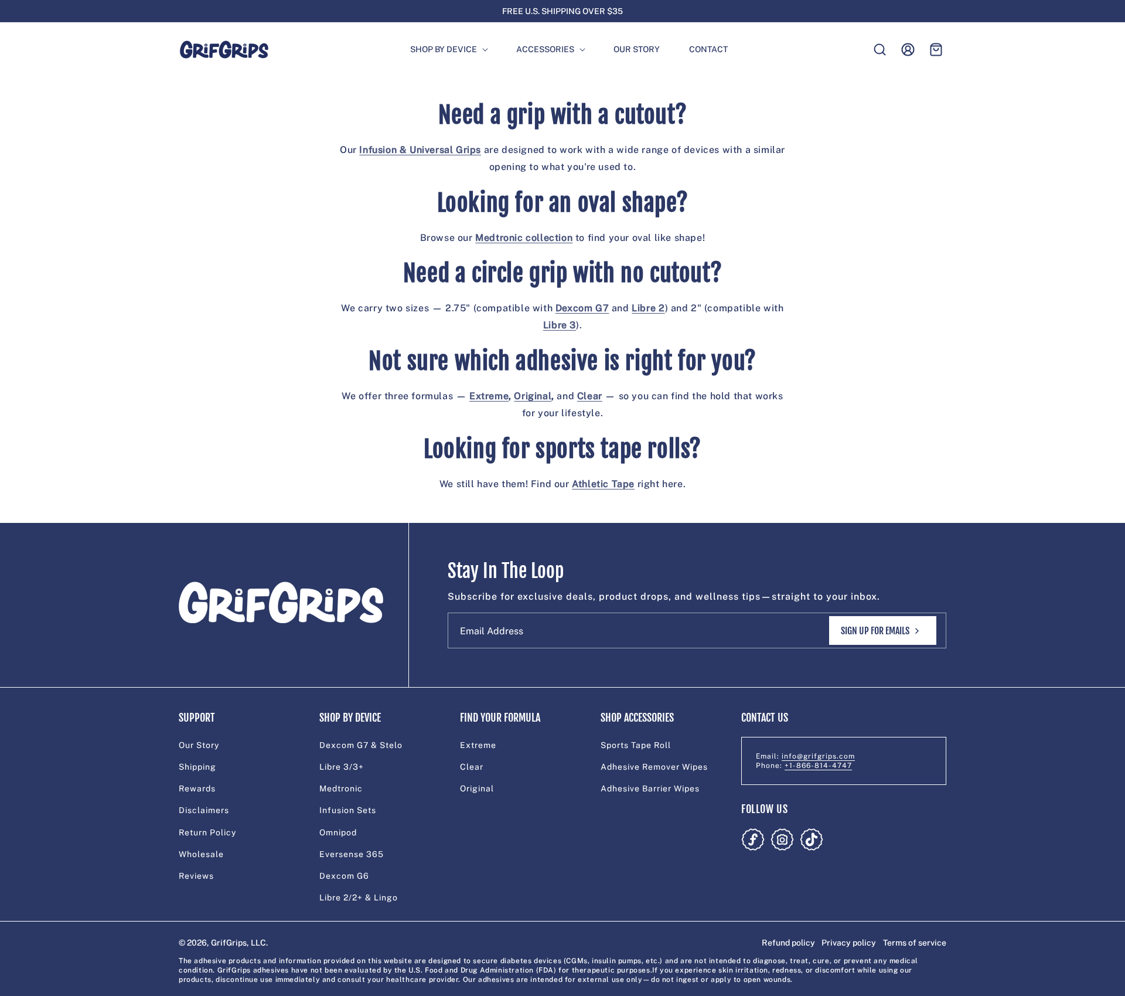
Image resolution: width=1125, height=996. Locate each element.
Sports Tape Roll (636, 745)
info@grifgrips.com (818, 756)
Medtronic (341, 788)
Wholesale (201, 854)
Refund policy (788, 942)
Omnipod (338, 832)
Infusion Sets (347, 810)
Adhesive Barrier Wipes (650, 788)
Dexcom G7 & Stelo (361, 745)
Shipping (197, 766)
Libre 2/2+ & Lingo (358, 897)
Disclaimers (204, 810)
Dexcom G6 (344, 876)
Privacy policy (848, 942)
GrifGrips (229, 942)
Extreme (478, 745)
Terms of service (914, 942)
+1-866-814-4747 (818, 766)
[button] (444, 50)
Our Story (199, 745)
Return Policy (207, 832)
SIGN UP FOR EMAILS (875, 631)
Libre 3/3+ (341, 766)
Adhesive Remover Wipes (654, 766)
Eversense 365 (351, 854)
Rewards (197, 788)
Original (477, 788)
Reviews (196, 876)
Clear (471, 766)
